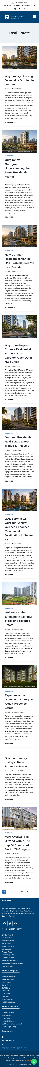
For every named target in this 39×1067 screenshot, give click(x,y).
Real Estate (9, 72)
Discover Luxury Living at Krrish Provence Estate (16, 762)
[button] (35, 17)
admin (8, 89)
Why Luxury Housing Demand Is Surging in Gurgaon (19, 80)
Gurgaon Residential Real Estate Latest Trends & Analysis (18, 441)
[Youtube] (15, 923)
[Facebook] (4, 923)
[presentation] (19, 57)
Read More (10, 122)
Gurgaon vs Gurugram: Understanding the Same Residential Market (17, 168)
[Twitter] (10, 923)
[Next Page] (27, 892)
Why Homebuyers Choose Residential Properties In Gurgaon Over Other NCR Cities (18, 353)
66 (22, 892)
